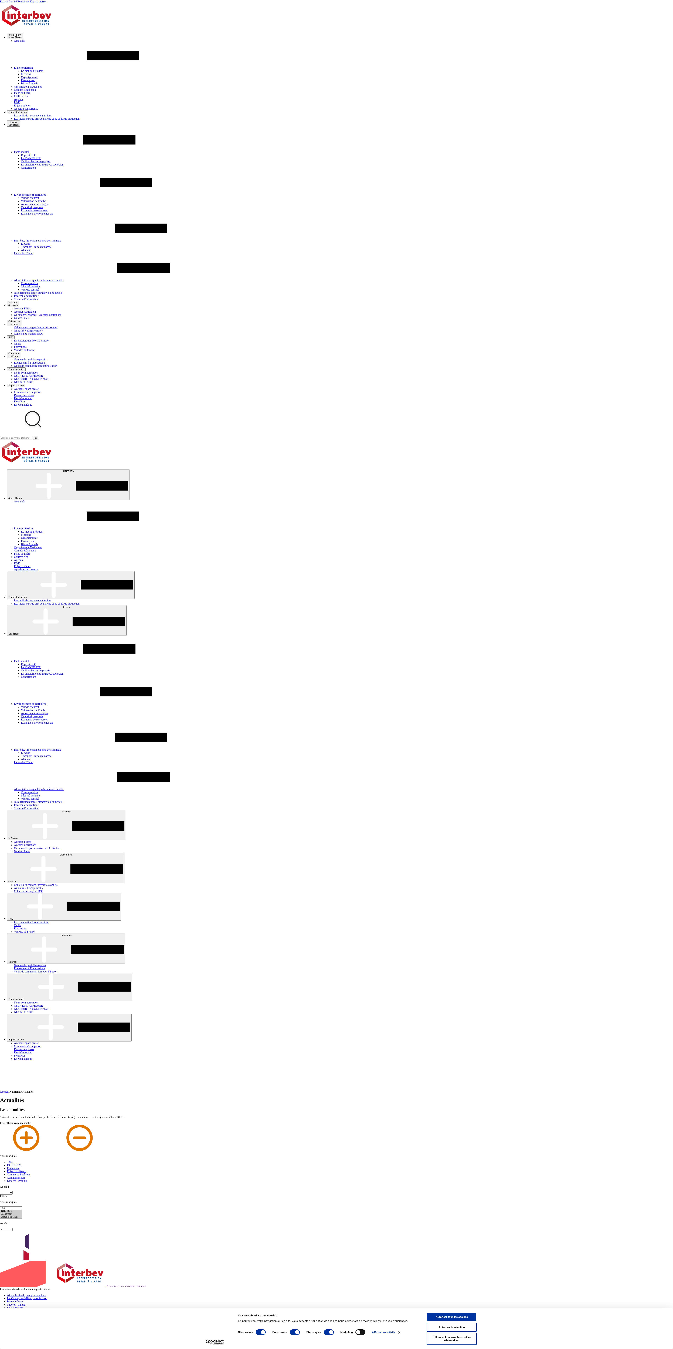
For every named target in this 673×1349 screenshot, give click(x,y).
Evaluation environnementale (37, 213)
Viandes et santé (30, 289)
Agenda (18, 99)
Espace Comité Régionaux (14, 1)
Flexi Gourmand (23, 398)
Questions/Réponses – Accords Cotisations (37, 314)
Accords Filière (22, 308)
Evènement (13, 1168)
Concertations (28, 167)
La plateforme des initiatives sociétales (42, 164)
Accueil (4, 1091)
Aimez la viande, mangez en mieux (26, 1295)
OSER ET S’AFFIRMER (28, 375)
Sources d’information (26, 299)
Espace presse (38, 1)
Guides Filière (22, 317)
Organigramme (29, 77)
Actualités (19, 40)
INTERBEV (14, 1165)
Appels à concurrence (26, 108)
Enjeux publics (22, 105)
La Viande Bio (15, 1307)
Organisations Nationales (28, 86)
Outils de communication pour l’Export (35, 365)
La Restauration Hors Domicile (31, 340)
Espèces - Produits (17, 1180)
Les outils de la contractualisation (32, 115)
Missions (26, 74)
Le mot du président (32, 70)
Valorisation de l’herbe (33, 200)
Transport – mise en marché (36, 246)
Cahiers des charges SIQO (28, 333)
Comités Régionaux (25, 89)
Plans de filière (22, 92)
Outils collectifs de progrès (35, 161)
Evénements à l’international (29, 362)
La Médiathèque (23, 404)
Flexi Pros (19, 401)
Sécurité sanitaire (30, 286)
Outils (17, 343)
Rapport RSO (28, 155)
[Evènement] (11, 1214)
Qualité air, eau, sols (32, 207)
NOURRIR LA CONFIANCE (31, 378)
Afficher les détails (383, 1332)
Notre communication (26, 372)
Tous (9, 1161)
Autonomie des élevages (34, 204)
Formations (20, 346)
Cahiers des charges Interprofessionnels (35, 327)
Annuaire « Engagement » (28, 330)
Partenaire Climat (23, 253)
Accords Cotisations (25, 311)
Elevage (25, 243)
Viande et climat (30, 197)
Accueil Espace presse (26, 388)
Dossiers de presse (24, 395)
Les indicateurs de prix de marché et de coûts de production (47, 118)
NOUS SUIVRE (23, 382)
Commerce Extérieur (18, 1174)
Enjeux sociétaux (16, 1171)
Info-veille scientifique (26, 295)
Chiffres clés (21, 96)
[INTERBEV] (11, 1211)
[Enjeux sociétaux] (11, 1217)
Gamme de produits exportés (30, 359)
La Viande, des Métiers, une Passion (27, 1298)
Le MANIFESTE (31, 158)
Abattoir (25, 250)
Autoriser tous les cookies (452, 1316)
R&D (17, 102)
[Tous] (11, 1208)
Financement (28, 80)
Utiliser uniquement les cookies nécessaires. (452, 1339)
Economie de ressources (34, 210)
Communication (16, 1177)
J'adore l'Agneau (16, 1304)
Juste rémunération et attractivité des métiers (38, 292)
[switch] (295, 1332)
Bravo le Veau (15, 1301)
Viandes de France (24, 350)
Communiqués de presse (27, 392)
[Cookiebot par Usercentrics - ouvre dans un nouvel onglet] (214, 1342)
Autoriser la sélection (452, 1327)
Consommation (29, 283)
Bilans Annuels (29, 83)
